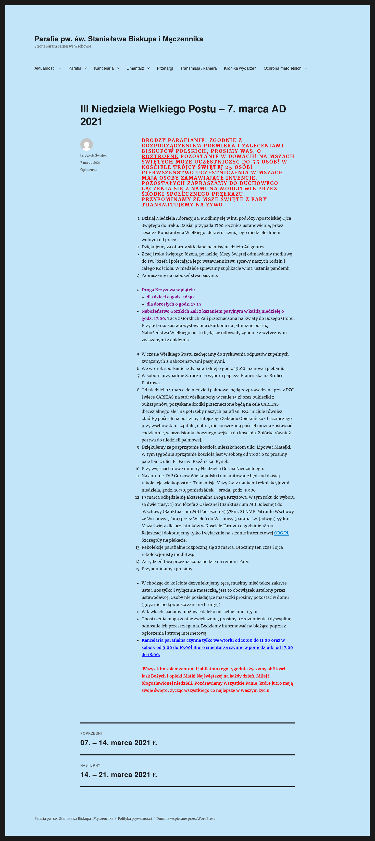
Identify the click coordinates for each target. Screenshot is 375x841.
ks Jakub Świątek (93, 155)
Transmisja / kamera (198, 68)
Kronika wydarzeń (240, 68)
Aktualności (45, 68)
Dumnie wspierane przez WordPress (185, 818)
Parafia (74, 68)
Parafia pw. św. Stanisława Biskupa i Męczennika (118, 38)
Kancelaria (104, 68)
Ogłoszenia (88, 169)
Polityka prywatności (135, 818)
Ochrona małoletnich (283, 68)
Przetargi (165, 68)
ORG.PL (281, 532)
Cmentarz (135, 68)
